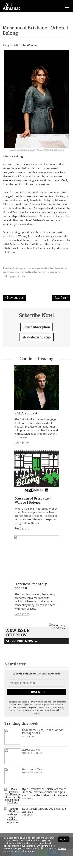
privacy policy (37, 702)
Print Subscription (36, 327)
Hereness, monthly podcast (31, 586)
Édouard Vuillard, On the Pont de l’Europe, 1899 (42, 731)
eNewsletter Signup (37, 337)
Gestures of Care (32, 769)
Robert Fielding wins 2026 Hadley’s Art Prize (44, 810)
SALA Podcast (26, 413)
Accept (64, 839)
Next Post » (61, 297)
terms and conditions (57, 702)
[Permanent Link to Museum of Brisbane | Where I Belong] (36, 472)
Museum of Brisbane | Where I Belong (33, 500)
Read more (22, 443)
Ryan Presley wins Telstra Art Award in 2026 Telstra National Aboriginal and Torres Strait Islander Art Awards (44, 792)
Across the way (31, 750)
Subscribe (37, 692)
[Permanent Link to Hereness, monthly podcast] (36, 558)
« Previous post (14, 297)
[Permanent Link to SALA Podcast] (36, 387)
